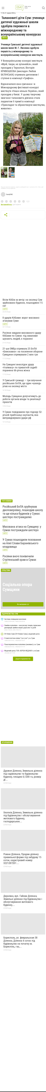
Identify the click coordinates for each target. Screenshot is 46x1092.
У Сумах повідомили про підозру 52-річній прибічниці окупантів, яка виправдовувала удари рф (22, 414)
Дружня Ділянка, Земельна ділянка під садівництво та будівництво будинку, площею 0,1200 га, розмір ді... (22, 775)
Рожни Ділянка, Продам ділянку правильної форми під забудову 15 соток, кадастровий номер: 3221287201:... (22, 859)
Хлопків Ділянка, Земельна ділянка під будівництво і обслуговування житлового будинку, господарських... (22, 817)
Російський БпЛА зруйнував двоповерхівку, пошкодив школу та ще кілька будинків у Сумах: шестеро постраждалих (23, 512)
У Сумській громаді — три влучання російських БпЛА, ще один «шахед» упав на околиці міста (22, 383)
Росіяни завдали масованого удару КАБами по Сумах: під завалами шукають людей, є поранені (22, 335)
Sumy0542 (9, 194)
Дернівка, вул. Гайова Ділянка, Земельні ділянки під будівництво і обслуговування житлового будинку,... (22, 900)
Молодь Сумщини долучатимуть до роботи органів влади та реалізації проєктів (22, 399)
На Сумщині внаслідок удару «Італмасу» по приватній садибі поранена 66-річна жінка (20, 367)
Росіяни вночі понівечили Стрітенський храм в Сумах (19, 557)
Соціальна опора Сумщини (17, 587)
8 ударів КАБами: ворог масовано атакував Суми (21, 319)
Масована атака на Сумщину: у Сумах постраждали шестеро (22, 528)
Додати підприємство (23, 659)
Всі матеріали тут (23, 604)
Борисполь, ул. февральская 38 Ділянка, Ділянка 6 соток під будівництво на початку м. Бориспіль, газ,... (20, 942)
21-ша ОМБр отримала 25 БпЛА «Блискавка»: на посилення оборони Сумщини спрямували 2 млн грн (22, 351)
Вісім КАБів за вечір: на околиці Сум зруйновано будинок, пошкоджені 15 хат (23, 302)
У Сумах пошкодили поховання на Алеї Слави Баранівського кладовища (22, 543)
